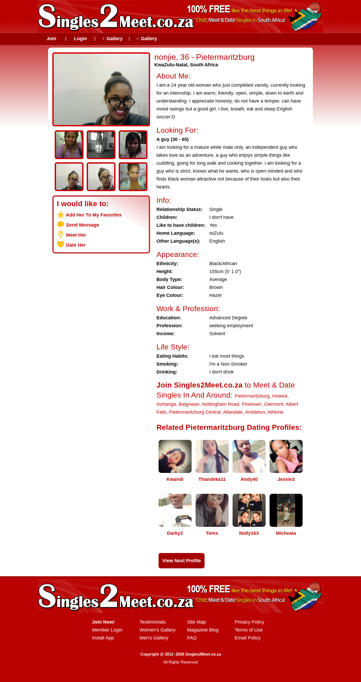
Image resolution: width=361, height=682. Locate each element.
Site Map (196, 622)
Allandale (233, 412)
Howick (280, 396)
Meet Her (76, 235)
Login (80, 38)
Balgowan (189, 404)
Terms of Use (249, 630)
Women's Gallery (157, 630)
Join (51, 38)
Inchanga (166, 404)
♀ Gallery (112, 38)
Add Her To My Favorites (94, 215)
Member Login (107, 630)
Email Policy (248, 637)
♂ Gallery (146, 38)
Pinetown (251, 404)
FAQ (192, 637)
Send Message (82, 225)
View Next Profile (181, 560)
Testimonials (153, 622)
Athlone (275, 412)
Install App (103, 637)
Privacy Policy (249, 622)
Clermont (273, 404)
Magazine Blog (203, 630)
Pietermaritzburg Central (195, 412)
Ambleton (255, 412)
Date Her (76, 245)
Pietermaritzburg (252, 396)
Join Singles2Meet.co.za (199, 385)
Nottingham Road (220, 404)
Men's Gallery (154, 637)
